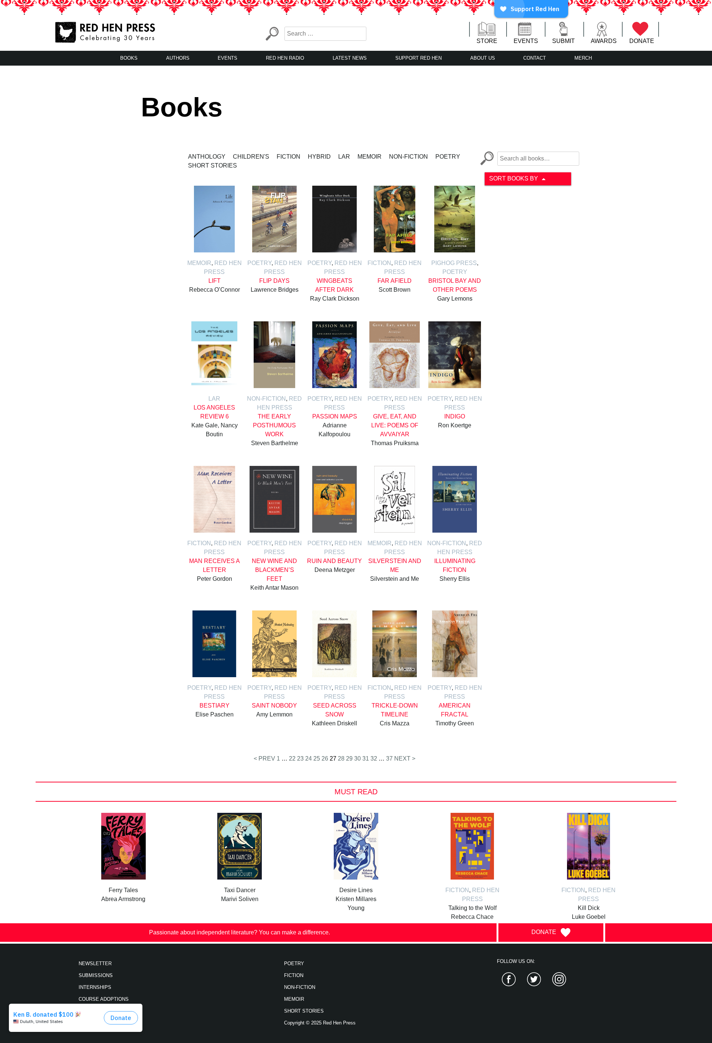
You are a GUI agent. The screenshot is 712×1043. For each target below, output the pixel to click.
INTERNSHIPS (95, 987)
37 (389, 758)
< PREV (264, 758)
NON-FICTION (299, 987)
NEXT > (404, 758)
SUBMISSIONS (96, 975)
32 (373, 758)
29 (349, 758)
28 (341, 758)
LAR (344, 156)
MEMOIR (294, 999)
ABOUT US (482, 58)
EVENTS (526, 41)
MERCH (583, 58)
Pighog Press (454, 263)
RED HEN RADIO (285, 58)
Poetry (447, 156)
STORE (487, 41)
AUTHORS (177, 58)
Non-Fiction (408, 156)
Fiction (288, 156)
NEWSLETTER (95, 963)
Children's (251, 156)
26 (325, 758)
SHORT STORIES (304, 1011)
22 (292, 758)
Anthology (206, 156)
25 (316, 758)
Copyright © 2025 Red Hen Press (320, 1023)
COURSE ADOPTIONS (104, 999)
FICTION (293, 975)
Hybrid (319, 156)
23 (300, 758)
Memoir (369, 156)
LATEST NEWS (350, 58)
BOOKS (129, 58)
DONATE (641, 41)
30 (357, 758)
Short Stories (212, 165)
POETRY (294, 963)
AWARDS (604, 41)
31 (365, 758)
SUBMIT (563, 41)
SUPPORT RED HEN (418, 58)
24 (308, 758)
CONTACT (534, 58)
